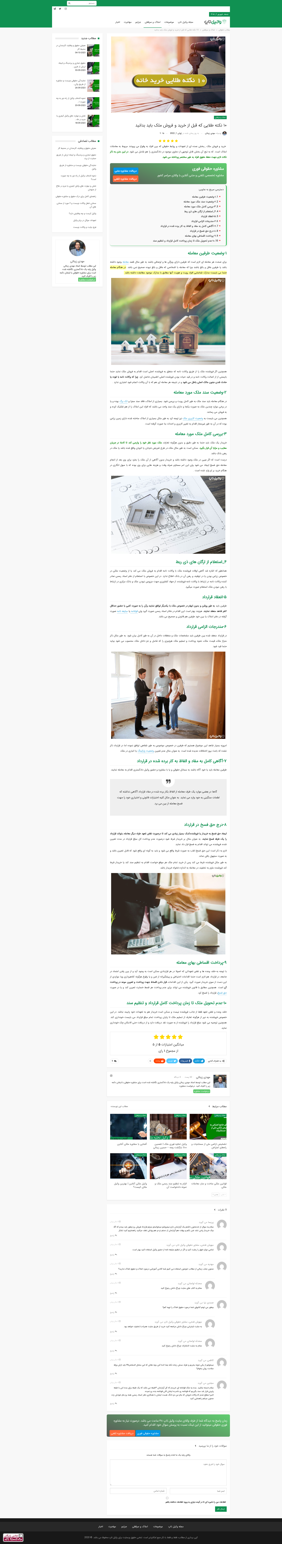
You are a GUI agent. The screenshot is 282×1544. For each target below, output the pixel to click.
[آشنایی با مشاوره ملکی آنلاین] (128, 1127)
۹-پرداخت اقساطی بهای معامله (200, 236)
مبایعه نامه (122, 611)
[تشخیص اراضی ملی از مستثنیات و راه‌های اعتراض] (208, 1127)
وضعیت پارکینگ (146, 751)
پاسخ (112, 1235)
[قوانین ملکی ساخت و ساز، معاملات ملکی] (208, 1166)
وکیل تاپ (203, 14)
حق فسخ (222, 993)
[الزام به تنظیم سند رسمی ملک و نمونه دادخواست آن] (168, 1166)
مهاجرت (128, 22)
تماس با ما (192, 14)
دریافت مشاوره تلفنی (125, 179)
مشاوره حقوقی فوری (148, 1433)
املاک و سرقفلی (152, 22)
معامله (126, 262)
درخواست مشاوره (201, 1091)
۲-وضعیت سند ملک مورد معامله (200, 202)
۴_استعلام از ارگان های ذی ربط (200, 211)
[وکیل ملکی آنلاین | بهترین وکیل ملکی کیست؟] (128, 1166)
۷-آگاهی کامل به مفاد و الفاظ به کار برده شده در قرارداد (188, 226)
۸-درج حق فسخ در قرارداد (203, 231)
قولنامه (134, 611)
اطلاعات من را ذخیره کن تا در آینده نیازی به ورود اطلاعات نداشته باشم (196, 1502)
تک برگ (123, 401)
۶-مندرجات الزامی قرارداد (203, 221)
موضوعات (169, 22)
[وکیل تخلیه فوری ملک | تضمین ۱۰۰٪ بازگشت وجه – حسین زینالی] (168, 1127)
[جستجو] (69, 3)
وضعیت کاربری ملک (193, 418)
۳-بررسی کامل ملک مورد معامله (200, 207)
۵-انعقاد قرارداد (208, 216)
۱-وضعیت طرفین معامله (204, 197)
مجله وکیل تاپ (185, 22)
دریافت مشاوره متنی (126, 171)
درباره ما (182, 14)
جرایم (138, 22)
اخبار (117, 22)
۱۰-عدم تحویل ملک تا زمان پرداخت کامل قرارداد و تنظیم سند (183, 241)
